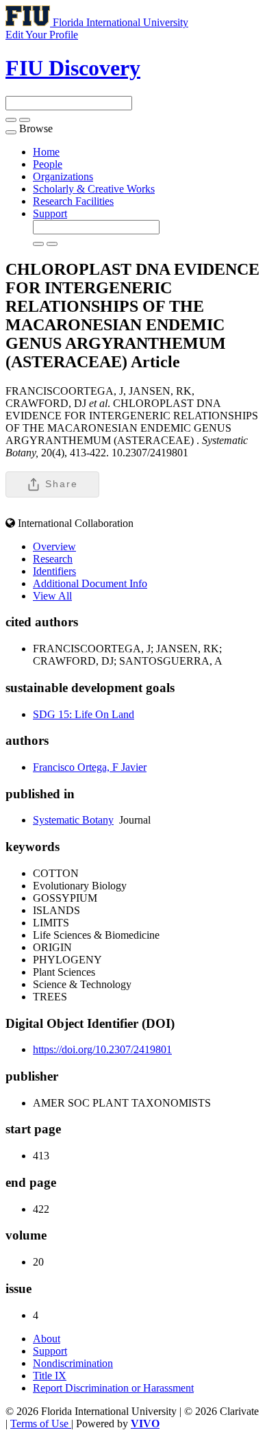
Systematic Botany (73, 820)
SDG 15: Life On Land (83, 714)
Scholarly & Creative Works (94, 189)
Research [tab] (53, 559)
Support (50, 213)
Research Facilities (73, 201)
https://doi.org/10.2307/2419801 (102, 1049)
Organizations (63, 176)
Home (46, 152)
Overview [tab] (54, 546)
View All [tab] (52, 596)
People (47, 164)
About (46, 1338)
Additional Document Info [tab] (90, 583)
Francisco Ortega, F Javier (90, 767)
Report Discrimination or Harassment (113, 1388)
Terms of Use (40, 1423)
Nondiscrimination (73, 1363)
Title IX (49, 1375)
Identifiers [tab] (54, 571)
